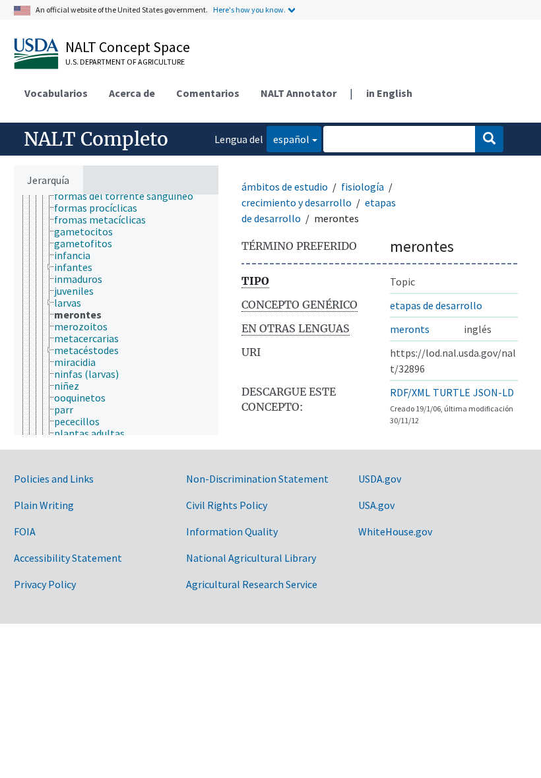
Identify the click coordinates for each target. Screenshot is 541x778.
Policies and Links (54, 478)
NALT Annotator (298, 93)
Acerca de (132, 93)
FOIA (25, 531)
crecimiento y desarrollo (296, 202)
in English (389, 93)
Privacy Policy (45, 584)
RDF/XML (410, 392)
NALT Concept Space (127, 47)
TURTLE (451, 392)
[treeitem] (129, 196)
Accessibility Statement (68, 557)
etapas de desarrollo (436, 305)
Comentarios (207, 93)
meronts (410, 329)
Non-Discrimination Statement (257, 478)
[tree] (116, 314)
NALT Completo (96, 139)
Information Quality (232, 531)
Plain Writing (44, 505)
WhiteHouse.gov (395, 531)
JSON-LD (493, 392)
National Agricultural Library (251, 557)
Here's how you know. (249, 10)
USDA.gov (379, 478)
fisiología (362, 186)
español (288, 139)
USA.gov (376, 505)
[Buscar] (489, 139)
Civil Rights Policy (226, 505)
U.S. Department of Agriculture (125, 62)
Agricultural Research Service (251, 584)
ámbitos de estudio (284, 186)
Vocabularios (56, 93)
